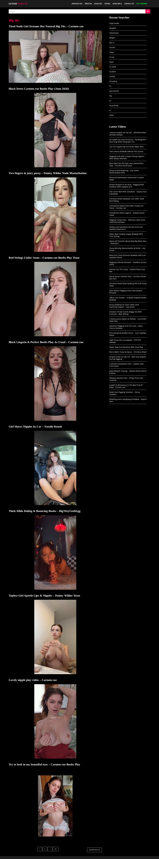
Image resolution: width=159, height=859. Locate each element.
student (112, 71)
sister (111, 115)
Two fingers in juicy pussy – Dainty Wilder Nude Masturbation (48, 173)
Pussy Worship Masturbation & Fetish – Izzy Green (127, 249)
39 (56, 849)
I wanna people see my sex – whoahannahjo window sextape (127, 133)
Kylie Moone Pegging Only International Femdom (125, 291)
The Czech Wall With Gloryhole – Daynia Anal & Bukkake (128, 192)
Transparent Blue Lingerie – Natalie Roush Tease (127, 214)
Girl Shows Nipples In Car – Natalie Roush (35, 426)
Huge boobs (114, 23)
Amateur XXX (77, 4)
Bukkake (98, 4)
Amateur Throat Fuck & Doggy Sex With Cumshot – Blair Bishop (125, 313)
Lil (110, 100)
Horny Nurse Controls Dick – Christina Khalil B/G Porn (127, 277)
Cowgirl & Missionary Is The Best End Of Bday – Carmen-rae (126, 386)
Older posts (94, 850)
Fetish (18, 3)
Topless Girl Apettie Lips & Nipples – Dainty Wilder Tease (44, 595)
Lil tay (111, 57)
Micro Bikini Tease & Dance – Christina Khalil (128, 352)
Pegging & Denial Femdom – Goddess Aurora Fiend (127, 263)
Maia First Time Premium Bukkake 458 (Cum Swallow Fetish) (127, 256)
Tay (110, 96)
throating (113, 81)
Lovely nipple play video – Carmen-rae (33, 680)
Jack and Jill (114, 91)
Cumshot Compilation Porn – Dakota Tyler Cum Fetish (126, 365)
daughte (112, 28)
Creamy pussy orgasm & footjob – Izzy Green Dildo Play (127, 320)
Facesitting (113, 105)
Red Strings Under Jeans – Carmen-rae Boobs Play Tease (44, 257)
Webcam (88, 4)
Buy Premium (142, 4)
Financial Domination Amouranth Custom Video (126, 178)
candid (112, 76)
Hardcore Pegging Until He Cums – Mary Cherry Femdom (126, 327)
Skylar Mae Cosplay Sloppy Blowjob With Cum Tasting (126, 235)
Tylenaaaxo (114, 33)
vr (110, 110)
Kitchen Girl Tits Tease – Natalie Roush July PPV (127, 270)
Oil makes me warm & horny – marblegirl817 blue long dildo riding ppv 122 (127, 140)
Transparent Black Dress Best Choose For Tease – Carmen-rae (126, 207)
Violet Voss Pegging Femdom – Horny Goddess (124, 393)
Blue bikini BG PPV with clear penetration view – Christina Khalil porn (126, 164)
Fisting (107, 4)
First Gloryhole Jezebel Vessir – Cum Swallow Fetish (127, 334)
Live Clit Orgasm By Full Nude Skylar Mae (126, 146)
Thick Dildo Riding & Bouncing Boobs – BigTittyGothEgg (44, 511)
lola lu (111, 42)
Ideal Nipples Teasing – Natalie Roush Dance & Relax (128, 372)
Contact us (129, 4)
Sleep (111, 52)
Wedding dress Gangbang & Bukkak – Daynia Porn (128, 400)
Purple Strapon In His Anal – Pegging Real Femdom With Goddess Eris (126, 185)
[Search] (147, 11)
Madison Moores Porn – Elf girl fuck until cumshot (126, 379)
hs (110, 86)
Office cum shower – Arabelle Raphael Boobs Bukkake (128, 298)
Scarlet (112, 47)
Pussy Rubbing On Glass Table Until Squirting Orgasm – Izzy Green (124, 306)
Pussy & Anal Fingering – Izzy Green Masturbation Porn (124, 171)
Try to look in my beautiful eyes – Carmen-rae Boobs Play (44, 764)
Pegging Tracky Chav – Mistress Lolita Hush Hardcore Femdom (127, 221)
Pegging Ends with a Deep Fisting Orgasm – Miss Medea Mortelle (127, 157)
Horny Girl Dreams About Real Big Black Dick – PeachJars (127, 242)
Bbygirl (112, 38)
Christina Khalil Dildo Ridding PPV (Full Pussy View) (128, 284)
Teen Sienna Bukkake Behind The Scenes (126, 151)
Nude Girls (117, 4)
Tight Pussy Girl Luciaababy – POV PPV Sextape (125, 341)
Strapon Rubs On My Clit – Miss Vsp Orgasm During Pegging (127, 358)
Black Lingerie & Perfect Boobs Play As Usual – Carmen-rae (46, 342)
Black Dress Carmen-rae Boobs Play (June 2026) (39, 88)
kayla (111, 62)
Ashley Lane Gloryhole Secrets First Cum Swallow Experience (126, 228)
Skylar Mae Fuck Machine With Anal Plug (126, 347)
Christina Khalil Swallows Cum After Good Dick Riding (126, 200)
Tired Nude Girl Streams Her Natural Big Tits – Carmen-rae (46, 26)
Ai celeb (112, 67)
